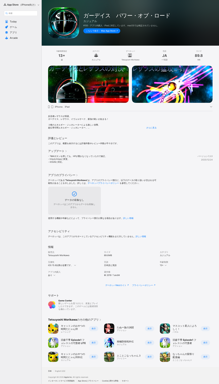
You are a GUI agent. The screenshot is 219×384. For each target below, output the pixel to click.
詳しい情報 (128, 218)
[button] (20, 21)
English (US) (60, 371)
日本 (50, 371)
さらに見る (151, 127)
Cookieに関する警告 (110, 381)
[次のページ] (216, 84)
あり (50, 275)
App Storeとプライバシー (88, 381)
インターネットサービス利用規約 (61, 381)
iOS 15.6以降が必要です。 (60, 265)
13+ (162, 265)
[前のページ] (45, 84)
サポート (125, 381)
